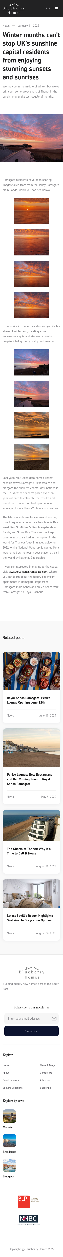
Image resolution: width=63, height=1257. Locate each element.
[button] (48, 9)
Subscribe (45, 1088)
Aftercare (45, 1080)
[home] (14, 8)
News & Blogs (47, 1065)
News (6, 25)
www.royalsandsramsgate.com (28, 572)
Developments (11, 1080)
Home (6, 1065)
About (6, 1072)
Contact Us (46, 1072)
